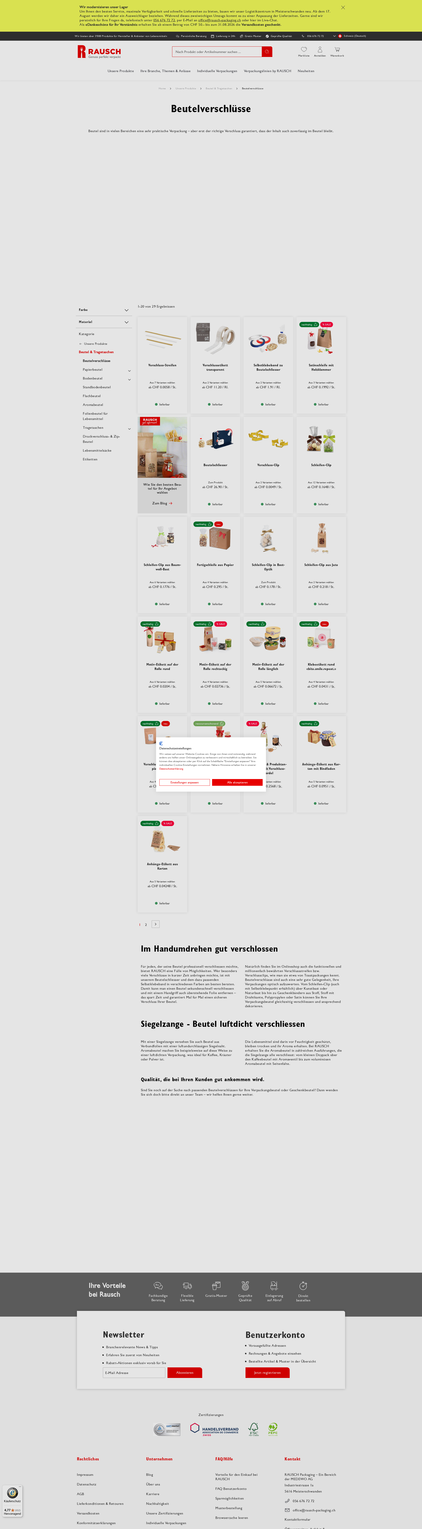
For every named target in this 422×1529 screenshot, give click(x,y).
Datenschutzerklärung (171, 768)
